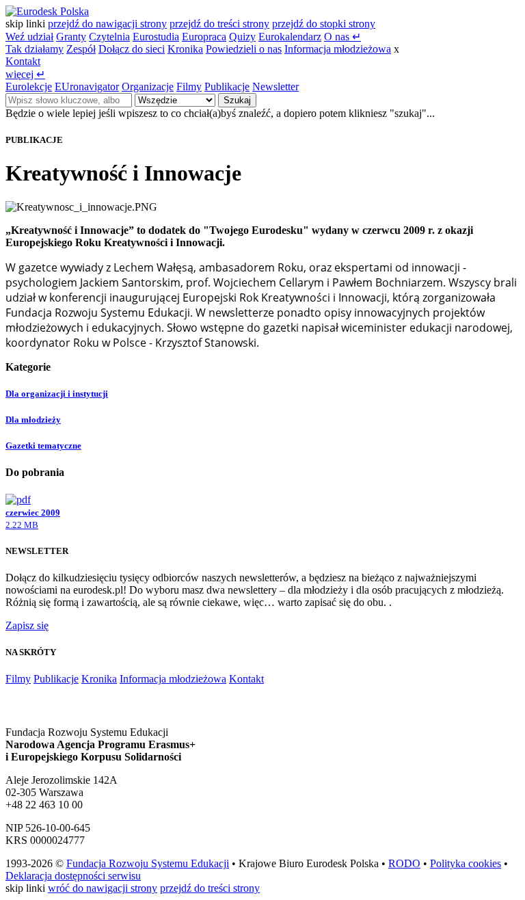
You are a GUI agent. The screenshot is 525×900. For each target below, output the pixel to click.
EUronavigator (87, 86)
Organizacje (148, 86)
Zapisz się (27, 625)
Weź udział (29, 36)
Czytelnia (109, 36)
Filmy (189, 86)
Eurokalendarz (289, 36)
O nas (342, 36)
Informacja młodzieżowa (337, 49)
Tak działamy (34, 49)
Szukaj (237, 100)
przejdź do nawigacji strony (107, 23)
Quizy (242, 36)
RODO (404, 863)
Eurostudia (156, 36)
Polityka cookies (465, 863)
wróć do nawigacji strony (102, 888)
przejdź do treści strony (219, 23)
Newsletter (275, 86)
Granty (71, 36)
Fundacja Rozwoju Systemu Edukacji (147, 863)
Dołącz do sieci (131, 49)
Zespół (81, 49)
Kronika (185, 49)
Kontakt (22, 61)
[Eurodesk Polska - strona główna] (47, 11)
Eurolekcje (28, 86)
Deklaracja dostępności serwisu (73, 876)
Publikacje (227, 86)
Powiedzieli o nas (244, 49)
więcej (25, 74)
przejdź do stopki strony (323, 23)
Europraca (204, 36)
